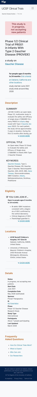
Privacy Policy (18, 378)
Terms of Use (28, 378)
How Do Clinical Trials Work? (21, 345)
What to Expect (16, 349)
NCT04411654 (13, 304)
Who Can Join (15, 352)
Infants (22, 176)
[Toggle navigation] (32, 8)
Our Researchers (16, 356)
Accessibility (8, 378)
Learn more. (20, 372)
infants (22, 121)
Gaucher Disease (14, 64)
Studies (8, 14)
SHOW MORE (24, 136)
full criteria (26, 76)
